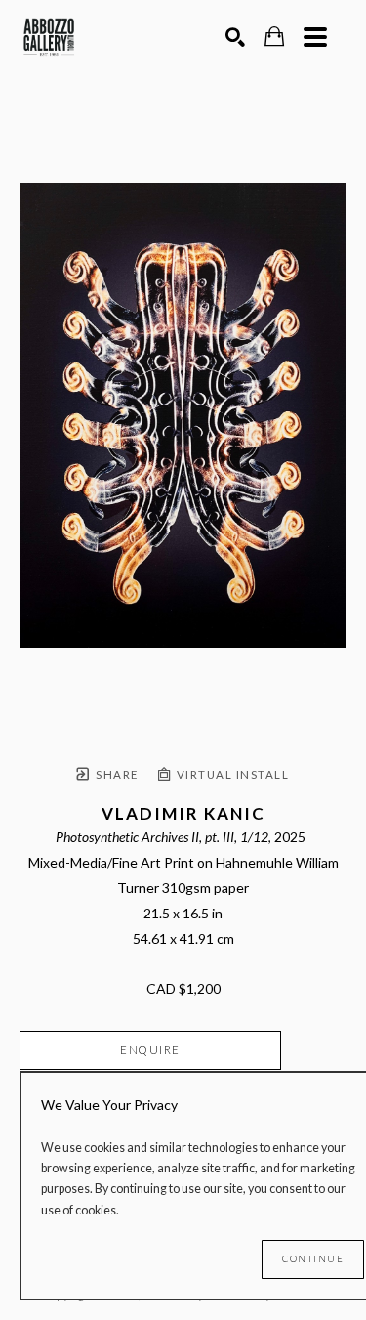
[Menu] (315, 37)
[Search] (235, 37)
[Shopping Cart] (274, 36)
